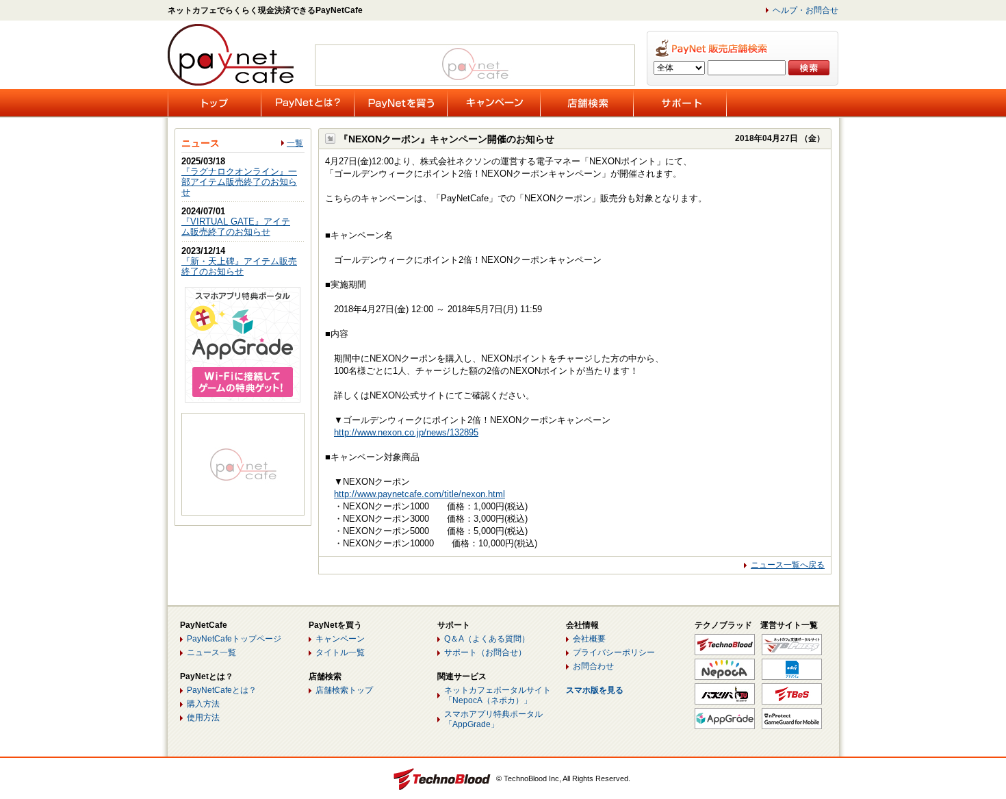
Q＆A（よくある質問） (487, 639)
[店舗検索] (587, 102)
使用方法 (203, 717)
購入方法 (203, 704)
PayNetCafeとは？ (222, 690)
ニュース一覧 (211, 652)
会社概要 (589, 639)
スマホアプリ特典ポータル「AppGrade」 (493, 719)
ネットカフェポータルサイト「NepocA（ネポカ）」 (497, 695)
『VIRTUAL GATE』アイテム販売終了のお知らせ (235, 226)
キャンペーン (340, 639)
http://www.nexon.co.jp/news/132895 (406, 432)
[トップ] (214, 102)
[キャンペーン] (494, 102)
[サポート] (680, 102)
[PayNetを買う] (400, 102)
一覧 (295, 143)
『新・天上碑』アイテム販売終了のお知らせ (239, 266)
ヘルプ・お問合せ (805, 10)
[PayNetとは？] (307, 102)
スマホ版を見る (594, 690)
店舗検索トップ (344, 690)
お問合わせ (593, 666)
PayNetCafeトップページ (234, 639)
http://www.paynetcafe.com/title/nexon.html (419, 494)
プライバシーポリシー (614, 652)
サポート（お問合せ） (485, 652)
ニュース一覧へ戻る (788, 565)
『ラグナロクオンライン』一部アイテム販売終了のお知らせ (239, 181)
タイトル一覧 (340, 652)
